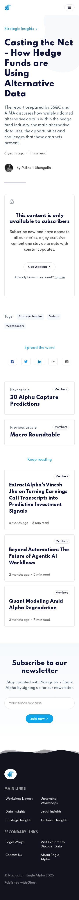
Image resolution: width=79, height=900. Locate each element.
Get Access (37, 267)
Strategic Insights (19, 29)
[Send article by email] (66, 361)
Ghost (31, 882)
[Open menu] (69, 7)
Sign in (60, 277)
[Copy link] (53, 361)
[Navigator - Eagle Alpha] (7, 7)
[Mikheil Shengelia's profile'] (8, 168)
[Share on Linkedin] (39, 361)
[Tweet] (26, 361)
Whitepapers (15, 326)
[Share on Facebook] (12, 361)
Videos (54, 316)
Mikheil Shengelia (36, 168)
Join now (37, 719)
